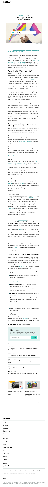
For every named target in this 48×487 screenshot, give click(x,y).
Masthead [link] (10, 470)
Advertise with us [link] (13, 473)
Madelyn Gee (16, 50)
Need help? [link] (5, 476)
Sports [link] (5, 428)
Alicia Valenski (22, 50)
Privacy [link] (30, 470)
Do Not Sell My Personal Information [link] (27, 473)
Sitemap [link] (4, 478)
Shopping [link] (6, 431)
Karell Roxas (34, 50)
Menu (44, 1)
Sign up (34, 337)
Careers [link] (22, 470)
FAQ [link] (15, 470)
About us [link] (5, 470)
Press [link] (18, 470)
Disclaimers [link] (5, 473)
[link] (6, 2)
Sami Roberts (28, 50)
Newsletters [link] (7, 434)
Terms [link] (26, 470)
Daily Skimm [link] (7, 423)
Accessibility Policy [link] (37, 470)
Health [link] (5, 425)
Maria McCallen (19, 51)
